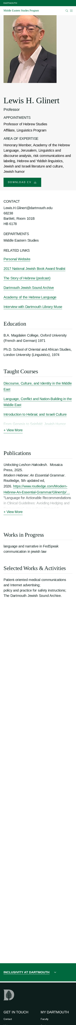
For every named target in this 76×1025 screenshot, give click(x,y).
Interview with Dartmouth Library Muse (33, 307)
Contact (8, 1019)
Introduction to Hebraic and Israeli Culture (35, 414)
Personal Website (17, 259)
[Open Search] (67, 10)
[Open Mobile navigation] (71, 10)
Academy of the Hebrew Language (30, 297)
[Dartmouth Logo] (10, 3)
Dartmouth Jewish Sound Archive (29, 288)
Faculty (44, 1019)
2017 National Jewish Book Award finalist (34, 269)
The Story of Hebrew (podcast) (27, 278)
